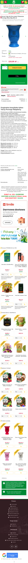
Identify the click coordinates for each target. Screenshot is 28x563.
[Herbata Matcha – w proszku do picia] (21, 322)
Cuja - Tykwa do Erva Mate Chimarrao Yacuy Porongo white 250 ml (20, 464)
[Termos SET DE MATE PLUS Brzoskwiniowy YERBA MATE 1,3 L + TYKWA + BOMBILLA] (21, 257)
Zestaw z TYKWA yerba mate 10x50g (7, 296)
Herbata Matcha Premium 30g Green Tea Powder (7, 330)
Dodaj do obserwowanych (20, 82)
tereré (16, 165)
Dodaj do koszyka (17, 67)
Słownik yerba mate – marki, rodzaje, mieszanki (12, 558)
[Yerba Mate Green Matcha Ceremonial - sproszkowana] (21, 348)
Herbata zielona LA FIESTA (20, 409)
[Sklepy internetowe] (14, 561)
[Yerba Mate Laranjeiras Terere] (21, 288)
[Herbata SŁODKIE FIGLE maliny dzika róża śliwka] (7, 402)
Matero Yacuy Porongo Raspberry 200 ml (7, 464)
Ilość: (6, 65)
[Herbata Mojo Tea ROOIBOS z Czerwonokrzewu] (21, 378)
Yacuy (9, 50)
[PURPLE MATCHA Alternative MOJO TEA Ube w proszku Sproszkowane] (7, 348)
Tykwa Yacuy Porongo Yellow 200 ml (21, 438)
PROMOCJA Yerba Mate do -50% (11, 11)
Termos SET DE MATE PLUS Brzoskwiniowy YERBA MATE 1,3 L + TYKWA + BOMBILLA (21, 265)
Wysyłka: (4, 56)
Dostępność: (4, 53)
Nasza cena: (4, 61)
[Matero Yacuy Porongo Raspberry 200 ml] (7, 457)
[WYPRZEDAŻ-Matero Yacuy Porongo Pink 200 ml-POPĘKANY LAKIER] (7, 430)
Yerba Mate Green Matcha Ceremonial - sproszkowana (20, 356)
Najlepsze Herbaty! (6, 368)
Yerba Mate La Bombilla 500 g (7, 264)
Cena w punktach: (5, 99)
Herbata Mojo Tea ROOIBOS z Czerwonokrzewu (21, 385)
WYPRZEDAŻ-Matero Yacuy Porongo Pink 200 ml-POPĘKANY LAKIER (7, 438)
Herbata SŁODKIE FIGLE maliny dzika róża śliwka (7, 410)
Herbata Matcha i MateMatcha (8, 312)
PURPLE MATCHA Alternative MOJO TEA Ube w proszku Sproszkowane (7, 356)
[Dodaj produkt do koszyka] (10, 274)
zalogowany (17, 493)
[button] (2, 2)
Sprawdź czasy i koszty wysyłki (15, 57)
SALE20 (18, 13)
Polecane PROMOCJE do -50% (9, 248)
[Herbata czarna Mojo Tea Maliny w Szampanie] (7, 378)
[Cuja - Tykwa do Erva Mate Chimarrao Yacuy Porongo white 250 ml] (21, 457)
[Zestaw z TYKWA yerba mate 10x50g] (7, 288)
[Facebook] (12, 546)
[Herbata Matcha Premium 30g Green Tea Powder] (7, 322)
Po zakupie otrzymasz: (6, 100)
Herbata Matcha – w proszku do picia (21, 330)
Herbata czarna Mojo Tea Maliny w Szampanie (7, 385)
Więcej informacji (5, 92)
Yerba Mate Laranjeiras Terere (21, 295)
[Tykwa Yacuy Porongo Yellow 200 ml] (21, 430)
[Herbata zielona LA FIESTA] (21, 402)
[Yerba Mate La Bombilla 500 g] (7, 257)
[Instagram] (16, 546)
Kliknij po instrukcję (11, 96)
